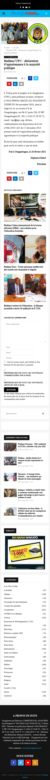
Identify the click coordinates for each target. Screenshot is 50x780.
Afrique (7, 594)
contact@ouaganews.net (31, 748)
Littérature (8, 661)
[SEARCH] (43, 413)
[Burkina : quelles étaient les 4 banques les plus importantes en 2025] (10, 461)
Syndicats (8, 696)
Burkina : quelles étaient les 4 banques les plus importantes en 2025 (30, 460)
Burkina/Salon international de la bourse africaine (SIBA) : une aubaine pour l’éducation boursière (22, 228)
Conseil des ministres (12, 606)
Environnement (10, 637)
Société (7, 688)
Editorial (7, 625)
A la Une (7, 57)
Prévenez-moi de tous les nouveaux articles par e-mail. (23, 384)
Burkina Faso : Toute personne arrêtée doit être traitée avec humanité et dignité (23, 268)
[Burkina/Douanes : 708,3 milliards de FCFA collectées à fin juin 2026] (10, 447)
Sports (6, 692)
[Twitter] (21, 763)
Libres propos (9, 657)
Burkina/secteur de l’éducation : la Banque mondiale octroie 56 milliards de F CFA (23, 307)
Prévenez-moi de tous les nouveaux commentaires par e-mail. (23, 374)
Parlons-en (8, 672)
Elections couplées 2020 (13, 633)
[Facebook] (14, 763)
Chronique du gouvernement (15, 602)
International (9, 649)
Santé (6, 684)
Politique (14, 57)
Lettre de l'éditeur (11, 653)
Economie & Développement (15, 621)
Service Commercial (23, 3)
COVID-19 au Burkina (13, 614)
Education (8, 629)
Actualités (8, 590)
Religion (7, 680)
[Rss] (35, 763)
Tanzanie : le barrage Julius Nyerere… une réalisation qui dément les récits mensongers (29, 476)
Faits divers (8, 641)
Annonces (8, 598)
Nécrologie (8, 668)
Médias (7, 664)
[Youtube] (28, 763)
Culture (7, 618)
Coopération (9, 610)
